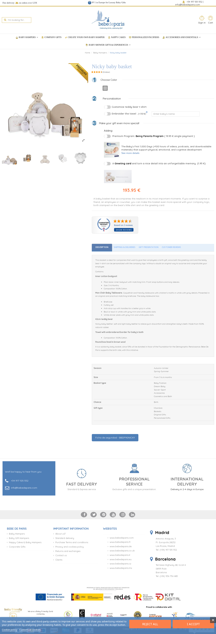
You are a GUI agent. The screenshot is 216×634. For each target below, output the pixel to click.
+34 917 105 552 (194, 1)
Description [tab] (102, 247)
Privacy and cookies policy (69, 546)
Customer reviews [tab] (171, 247)
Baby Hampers (17, 533)
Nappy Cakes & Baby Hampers (25, 542)
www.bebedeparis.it (120, 555)
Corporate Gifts (17, 546)
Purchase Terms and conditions (71, 542)
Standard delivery (64, 538)
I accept (193, 624)
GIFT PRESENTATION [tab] (148, 247)
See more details (130, 153)
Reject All (150, 624)
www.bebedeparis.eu (121, 559)
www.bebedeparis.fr (120, 542)
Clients (58, 559)
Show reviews (124, 230)
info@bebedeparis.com (188, 4)
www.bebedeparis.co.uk (122, 550)
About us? (60, 533)
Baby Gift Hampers (19, 538)
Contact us (61, 555)
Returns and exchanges (67, 551)
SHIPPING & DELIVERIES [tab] (124, 247)
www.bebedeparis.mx (121, 568)
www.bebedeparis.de (121, 546)
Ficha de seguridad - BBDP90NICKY (115, 437)
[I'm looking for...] (5, 20)
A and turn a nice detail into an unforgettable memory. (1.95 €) (159, 163)
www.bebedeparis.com (122, 537)
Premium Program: (153, 136)
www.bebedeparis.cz (120, 563)
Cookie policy (9, 629)
